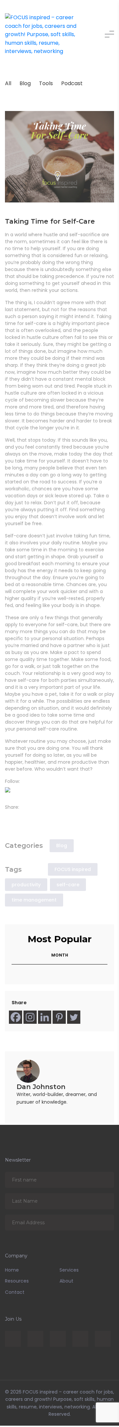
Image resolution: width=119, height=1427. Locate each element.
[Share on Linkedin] (28, 817)
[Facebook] (15, 1018)
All (8, 83)
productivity (26, 886)
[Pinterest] (59, 1018)
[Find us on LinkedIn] (18, 791)
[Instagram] (30, 1018)
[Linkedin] (44, 1018)
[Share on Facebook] (9, 817)
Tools (46, 83)
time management (34, 901)
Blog (25, 83)
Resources (17, 1282)
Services (69, 1271)
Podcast (72, 83)
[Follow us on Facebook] (9, 791)
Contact (14, 1293)
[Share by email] (38, 817)
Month (59, 956)
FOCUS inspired (73, 870)
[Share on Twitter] (18, 817)
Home (12, 1271)
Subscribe (104, 1181)
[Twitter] (73, 1018)
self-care (68, 886)
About (66, 1282)
